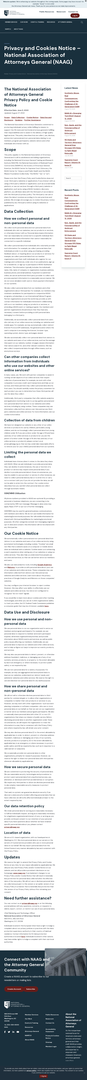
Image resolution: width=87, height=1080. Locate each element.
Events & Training (37, 22)
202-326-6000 (13, 1025)
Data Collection (18, 117)
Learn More (69, 1060)
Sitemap (49, 1042)
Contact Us (73, 12)
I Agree (43, 1076)
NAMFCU (8, 29)
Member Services (11, 22)
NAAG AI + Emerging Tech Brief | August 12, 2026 (73, 116)
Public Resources (46, 12)
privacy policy (31, 1070)
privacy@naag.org (12, 827)
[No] (84, 1073)
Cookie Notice (32, 117)
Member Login (51, 1046)
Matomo (11, 567)
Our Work (24, 22)
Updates (18, 120)
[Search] (81, 21)
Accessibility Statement (51, 1030)
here (46, 606)
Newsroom (61, 12)
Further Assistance (32, 120)
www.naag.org (19, 873)
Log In (75, 15)
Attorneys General (65, 22)
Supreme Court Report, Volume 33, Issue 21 (73, 162)
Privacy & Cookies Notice (52, 1037)
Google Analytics (44, 565)
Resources (51, 22)
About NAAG (18, 29)
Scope (7, 117)
